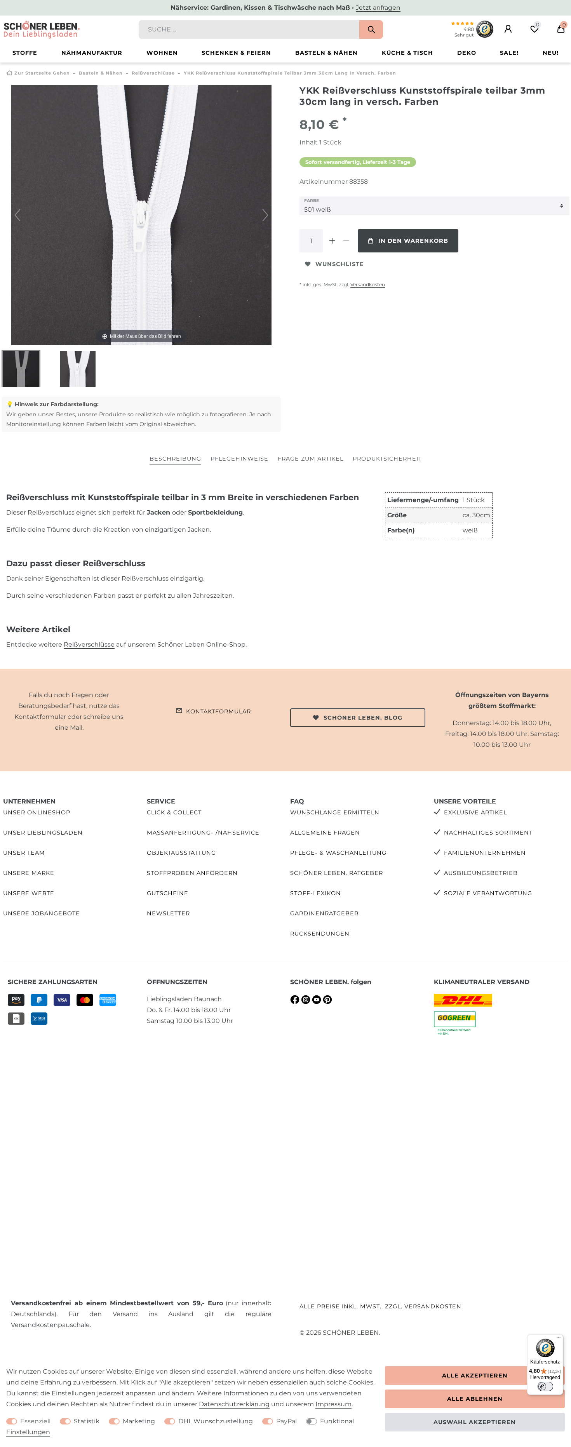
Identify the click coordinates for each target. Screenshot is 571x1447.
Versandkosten (367, 284)
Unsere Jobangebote (41, 913)
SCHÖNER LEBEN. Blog (363, 717)
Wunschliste (339, 264)
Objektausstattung (181, 852)
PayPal (286, 1421)
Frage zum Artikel (310, 458)
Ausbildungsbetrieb (481, 873)
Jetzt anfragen (378, 7)
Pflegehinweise (239, 458)
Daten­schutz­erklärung (234, 1404)
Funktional (337, 1421)
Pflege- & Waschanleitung (338, 852)
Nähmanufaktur (91, 52)
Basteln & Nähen (326, 52)
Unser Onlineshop (36, 812)
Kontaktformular (218, 711)
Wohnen (162, 52)
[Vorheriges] (17, 215)
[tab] (175, 459)
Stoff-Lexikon (315, 893)
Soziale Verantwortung (488, 893)
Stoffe (24, 52)
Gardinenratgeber (324, 913)
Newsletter (168, 913)
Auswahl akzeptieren (474, 1422)
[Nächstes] (265, 215)
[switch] (545, 1386)
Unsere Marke (28, 873)
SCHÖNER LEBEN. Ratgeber (336, 873)
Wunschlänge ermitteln (335, 812)
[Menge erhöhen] (332, 240)
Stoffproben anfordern (192, 873)
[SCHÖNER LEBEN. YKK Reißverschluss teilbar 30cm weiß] (21, 369)
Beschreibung (175, 458)
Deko (466, 52)
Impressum (333, 1404)
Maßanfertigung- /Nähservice (203, 832)
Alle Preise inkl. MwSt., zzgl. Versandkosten (380, 1306)
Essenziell (35, 1421)
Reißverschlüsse (153, 73)
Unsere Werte (28, 893)
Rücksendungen (320, 933)
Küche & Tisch (407, 52)
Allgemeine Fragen (325, 832)
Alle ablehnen (475, 1398)
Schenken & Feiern (236, 52)
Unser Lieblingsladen (43, 832)
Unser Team (24, 852)
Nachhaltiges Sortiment (488, 832)
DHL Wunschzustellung (215, 1421)
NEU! (551, 52)
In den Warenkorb (413, 240)
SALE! (509, 52)
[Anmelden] (508, 29)
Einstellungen (28, 1432)
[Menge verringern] (346, 240)
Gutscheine (167, 893)
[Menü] (558, 1339)
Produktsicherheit (387, 458)
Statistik (86, 1421)
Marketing (139, 1421)
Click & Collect (174, 812)
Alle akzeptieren (475, 1375)
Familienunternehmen (485, 852)
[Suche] (371, 29)
